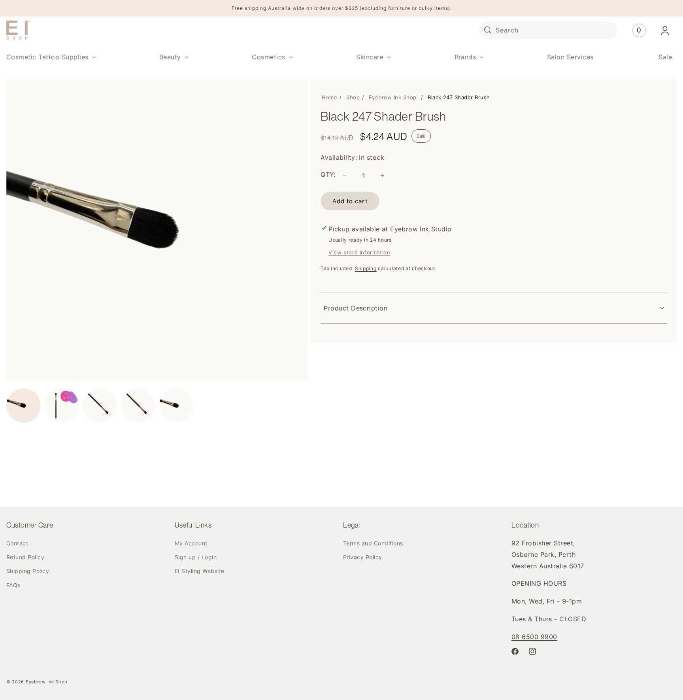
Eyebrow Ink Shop (393, 97)
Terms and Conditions (373, 543)
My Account (191, 543)
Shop (353, 97)
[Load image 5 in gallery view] (176, 405)
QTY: (328, 174)
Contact (17, 543)
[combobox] (548, 30)
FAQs (13, 585)
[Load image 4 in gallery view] (138, 405)
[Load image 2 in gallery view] (62, 405)
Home (329, 97)
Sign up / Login (196, 557)
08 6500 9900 (534, 637)
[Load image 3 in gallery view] (100, 405)
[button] (50, 57)
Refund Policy (25, 557)
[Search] (487, 30)
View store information (359, 252)
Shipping (366, 268)
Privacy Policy (362, 557)
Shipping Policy (27, 571)
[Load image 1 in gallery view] (23, 405)
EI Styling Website (200, 571)
